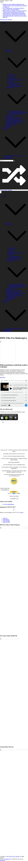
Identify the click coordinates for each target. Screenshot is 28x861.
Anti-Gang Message (13, 115)
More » (22, 512)
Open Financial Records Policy (13, 118)
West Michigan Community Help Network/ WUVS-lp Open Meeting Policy (15, 120)
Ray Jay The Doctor (13, 85)
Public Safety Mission (8, 158)
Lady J (10, 77)
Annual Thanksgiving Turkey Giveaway (18, 112)
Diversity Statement (10, 125)
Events (4, 129)
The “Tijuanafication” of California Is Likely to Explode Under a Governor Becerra (13, 9)
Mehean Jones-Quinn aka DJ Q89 (16, 79)
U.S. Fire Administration (8, 504)
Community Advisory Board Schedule (14, 155)
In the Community (10, 87)
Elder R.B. (11, 74)
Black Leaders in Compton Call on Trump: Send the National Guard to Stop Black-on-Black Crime (14, 11)
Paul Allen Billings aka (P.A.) (15, 83)
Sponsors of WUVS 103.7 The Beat (14, 117)
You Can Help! (6, 127)
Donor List (8, 126)
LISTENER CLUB (7, 156)
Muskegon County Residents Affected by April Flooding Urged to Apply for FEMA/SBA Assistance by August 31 (15, 5)
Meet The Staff (9, 51)
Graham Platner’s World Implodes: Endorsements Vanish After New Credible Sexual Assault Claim (14, 14)
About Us (8, 49)
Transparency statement (11, 124)
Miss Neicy (11, 82)
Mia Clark (11, 81)
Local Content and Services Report (14, 122)
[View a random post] (14, 188)
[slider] (26, 381)
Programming (9, 116)
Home (4, 22)
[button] (15, 48)
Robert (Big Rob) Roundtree (15, 86)
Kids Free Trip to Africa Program (16, 111)
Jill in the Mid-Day (13, 76)
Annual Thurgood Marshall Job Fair (17, 113)
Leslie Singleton (12, 78)
